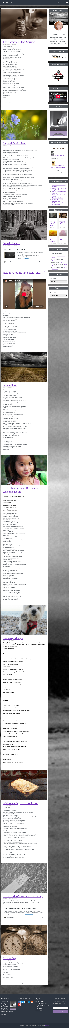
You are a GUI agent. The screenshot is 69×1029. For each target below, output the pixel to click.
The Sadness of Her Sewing (19, 42)
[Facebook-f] (19, 1002)
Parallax (54, 261)
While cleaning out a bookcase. (20, 803)
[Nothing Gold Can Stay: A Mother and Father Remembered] (53, 165)
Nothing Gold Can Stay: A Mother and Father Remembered (58, 167)
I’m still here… (11, 243)
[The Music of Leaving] (52, 155)
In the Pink (62, 239)
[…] (64, 45)
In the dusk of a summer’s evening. (23, 896)
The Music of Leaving (59, 155)
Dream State (10, 385)
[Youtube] (19, 1004)
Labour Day (9, 958)
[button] (58, 3)
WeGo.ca (47, 1025)
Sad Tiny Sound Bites (52, 223)
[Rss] (32, 1002)
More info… (4, 1014)
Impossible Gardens (14, 143)
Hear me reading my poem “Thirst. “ (24, 272)
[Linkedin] (29, 1002)
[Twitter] (22, 1002)
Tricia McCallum (9, 2)
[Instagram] (25, 1002)
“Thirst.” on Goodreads (57, 198)
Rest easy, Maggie (13, 638)
